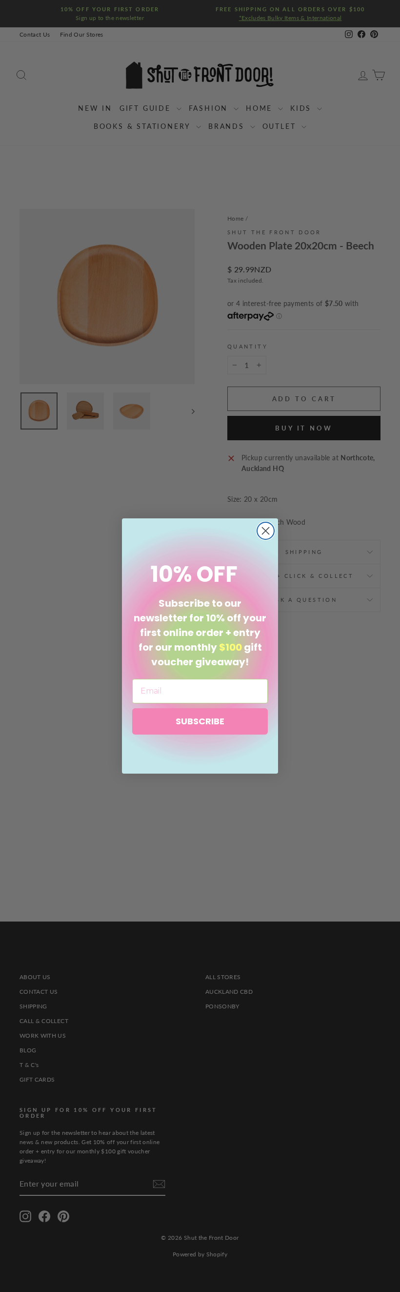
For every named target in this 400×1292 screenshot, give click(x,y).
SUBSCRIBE (200, 721)
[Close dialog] (265, 530)
